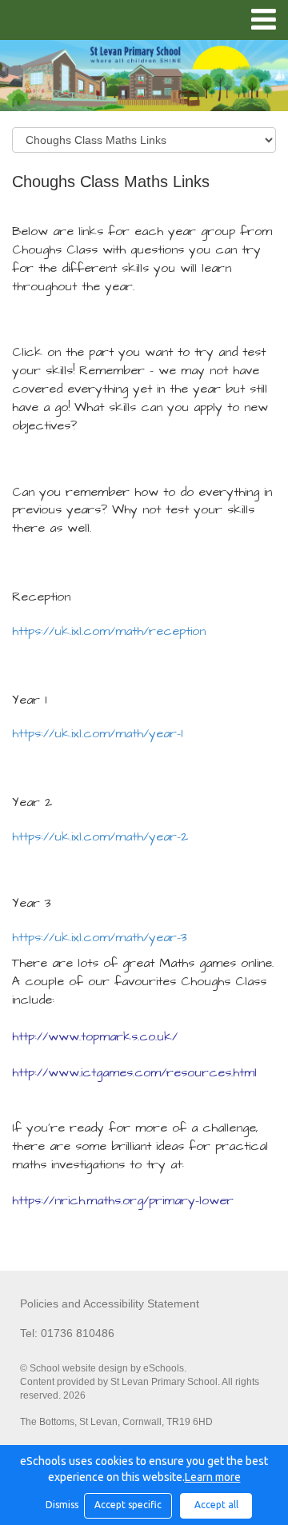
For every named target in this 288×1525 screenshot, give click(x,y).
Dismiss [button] (61, 1504)
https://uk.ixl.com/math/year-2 (100, 836)
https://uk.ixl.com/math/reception (109, 631)
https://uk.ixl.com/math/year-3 (99, 937)
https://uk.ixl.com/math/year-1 (97, 733)
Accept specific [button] (128, 1504)
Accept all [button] (216, 1504)
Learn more (213, 1477)
